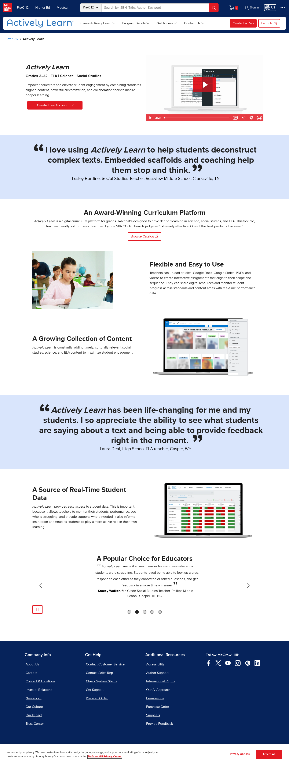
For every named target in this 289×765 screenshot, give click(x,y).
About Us (32, 664)
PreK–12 (23, 7)
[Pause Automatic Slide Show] (37, 609)
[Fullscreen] (259, 117)
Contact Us (192, 23)
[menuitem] (97, 23)
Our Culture (34, 706)
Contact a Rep (243, 23)
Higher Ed (42, 7)
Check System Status (101, 681)
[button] (251, 8)
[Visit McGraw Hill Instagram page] (238, 662)
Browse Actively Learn (94, 23)
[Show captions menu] (235, 117)
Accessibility (155, 664)
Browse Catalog (143, 236)
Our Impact (34, 715)
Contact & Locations (40, 681)
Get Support (95, 689)
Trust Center (35, 723)
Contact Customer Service (105, 664)
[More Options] (283, 8)
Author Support (157, 673)
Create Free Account (52, 105)
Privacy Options (240, 754)
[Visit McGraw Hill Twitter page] (218, 662)
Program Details (134, 23)
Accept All (269, 754)
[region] (144, 754)
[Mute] (243, 117)
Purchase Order (157, 706)
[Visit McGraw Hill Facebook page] (208, 662)
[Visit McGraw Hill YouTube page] (228, 662)
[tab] (129, 612)
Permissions (155, 698)
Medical (62, 7)
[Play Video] (150, 117)
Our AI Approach (158, 689)
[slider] (196, 117)
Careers (31, 673)
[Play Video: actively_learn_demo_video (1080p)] (204, 84)
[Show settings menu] (251, 117)
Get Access (165, 23)
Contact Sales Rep (99, 673)
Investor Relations (39, 689)
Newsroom (33, 698)
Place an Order (97, 698)
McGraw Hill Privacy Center (105, 756)
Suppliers (153, 715)
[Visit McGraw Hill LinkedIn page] (257, 662)
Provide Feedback (159, 723)
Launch (266, 23)
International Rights (160, 681)
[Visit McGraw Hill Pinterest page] (247, 662)
